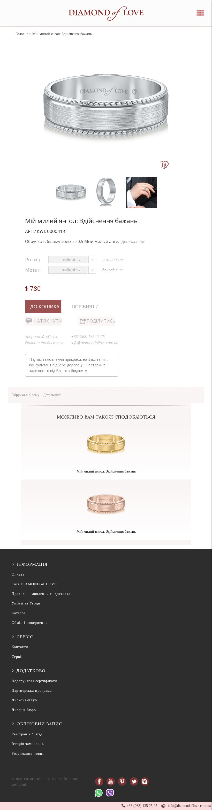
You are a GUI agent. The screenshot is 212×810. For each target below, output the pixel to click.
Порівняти (85, 306)
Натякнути (48, 321)
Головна (22, 34)
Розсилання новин (28, 754)
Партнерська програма (32, 691)
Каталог (19, 613)
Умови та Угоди (26, 603)
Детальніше (133, 241)
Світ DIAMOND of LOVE (34, 584)
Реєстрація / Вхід (27, 734)
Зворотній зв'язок (41, 336)
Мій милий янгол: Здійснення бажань (106, 471)
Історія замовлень (28, 744)
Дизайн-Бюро (24, 710)
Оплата (18, 574)
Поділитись (101, 321)
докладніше (112, 259)
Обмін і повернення (30, 623)
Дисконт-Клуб (24, 700)
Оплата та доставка (44, 342)
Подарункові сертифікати (34, 681)
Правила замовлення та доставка (41, 594)
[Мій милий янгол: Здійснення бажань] (71, 178)
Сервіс (17, 657)
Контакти (20, 647)
